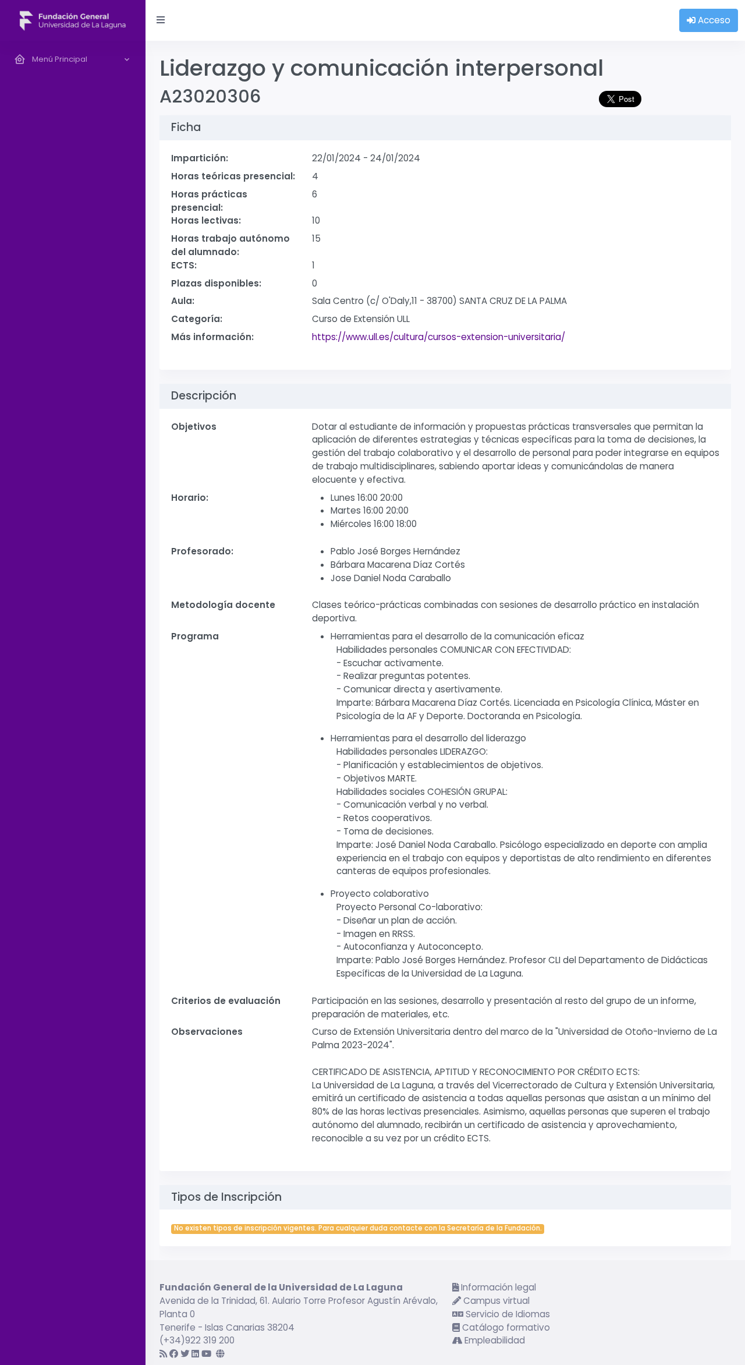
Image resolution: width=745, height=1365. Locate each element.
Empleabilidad (493, 1340)
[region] (73, 703)
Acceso (713, 20)
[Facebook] (173, 1354)
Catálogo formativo (505, 1327)
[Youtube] (206, 1354)
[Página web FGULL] (220, 1354)
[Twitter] (184, 1354)
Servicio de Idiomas (506, 1314)
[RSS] (163, 1354)
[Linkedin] (195, 1354)
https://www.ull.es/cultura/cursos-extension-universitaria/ (438, 337)
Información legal (497, 1287)
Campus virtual (495, 1301)
